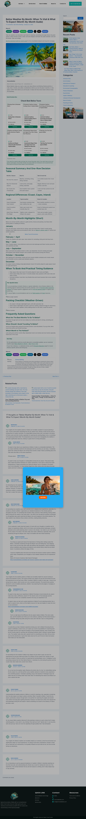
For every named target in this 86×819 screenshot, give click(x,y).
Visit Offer (43, 497)
